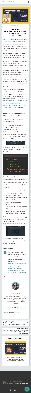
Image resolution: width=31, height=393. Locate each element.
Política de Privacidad (7, 377)
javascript (11, 316)
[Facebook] (13, 308)
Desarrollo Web (13, 312)
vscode (16, 316)
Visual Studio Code (9, 42)
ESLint (5, 39)
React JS (20, 312)
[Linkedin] (15, 308)
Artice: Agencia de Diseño (22, 383)
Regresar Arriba (5, 386)
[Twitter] (17, 308)
